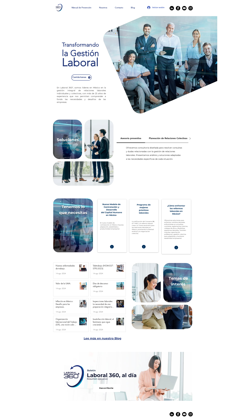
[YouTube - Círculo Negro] (184, 8)
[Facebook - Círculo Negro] (178, 8)
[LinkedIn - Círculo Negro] (172, 8)
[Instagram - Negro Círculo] (190, 8)
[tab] (131, 138)
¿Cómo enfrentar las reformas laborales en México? (176, 209)
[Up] (112, 246)
